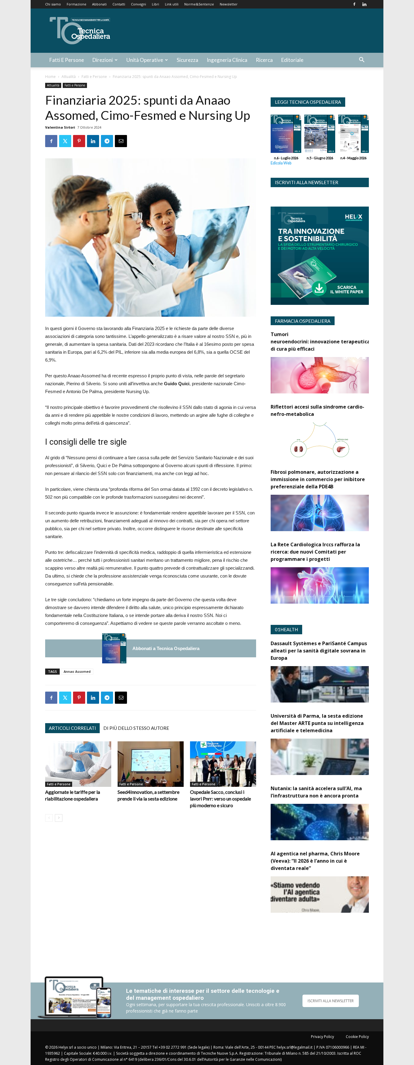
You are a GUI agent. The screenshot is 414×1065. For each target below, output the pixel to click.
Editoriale (292, 60)
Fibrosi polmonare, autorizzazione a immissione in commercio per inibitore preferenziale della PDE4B (318, 479)
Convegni (138, 4)
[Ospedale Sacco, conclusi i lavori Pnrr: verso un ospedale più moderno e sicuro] (223, 764)
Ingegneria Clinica (227, 60)
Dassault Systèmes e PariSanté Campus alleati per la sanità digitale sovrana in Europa (319, 650)
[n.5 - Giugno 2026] (319, 135)
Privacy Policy (322, 1036)
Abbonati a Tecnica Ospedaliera (165, 648)
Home (50, 76)
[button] (361, 60)
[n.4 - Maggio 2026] (353, 135)
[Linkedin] (364, 4)
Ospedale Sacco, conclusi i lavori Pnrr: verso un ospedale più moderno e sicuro (220, 798)
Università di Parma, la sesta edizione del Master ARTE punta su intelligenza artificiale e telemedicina (317, 723)
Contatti (118, 4)
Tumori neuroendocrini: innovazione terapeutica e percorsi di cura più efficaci (333, 341)
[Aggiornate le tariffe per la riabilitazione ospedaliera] (78, 764)
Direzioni (102, 60)
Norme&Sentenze (199, 4)
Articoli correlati (72, 728)
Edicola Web (281, 163)
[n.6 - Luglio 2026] (114, 648)
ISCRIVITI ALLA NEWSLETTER (331, 1000)
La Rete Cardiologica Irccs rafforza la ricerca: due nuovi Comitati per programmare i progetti (315, 551)
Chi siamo (53, 4)
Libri (155, 4)
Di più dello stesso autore (136, 728)
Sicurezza (187, 60)
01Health (286, 629)
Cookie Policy (357, 1036)
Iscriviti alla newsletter (306, 182)
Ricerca (264, 60)
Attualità (69, 76)
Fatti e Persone (66, 60)
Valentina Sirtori (60, 127)
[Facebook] (354, 4)
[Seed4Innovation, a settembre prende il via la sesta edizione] (151, 764)
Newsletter (229, 4)
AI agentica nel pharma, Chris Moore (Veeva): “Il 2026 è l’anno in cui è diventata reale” (315, 860)
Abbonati (99, 4)
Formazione (76, 4)
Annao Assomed (77, 671)
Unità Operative (144, 60)
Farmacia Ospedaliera (302, 321)
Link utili (172, 4)
